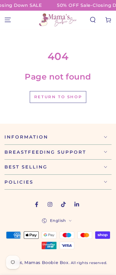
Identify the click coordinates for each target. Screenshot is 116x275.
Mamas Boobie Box (46, 262)
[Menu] (7, 20)
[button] (93, 20)
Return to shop (58, 96)
